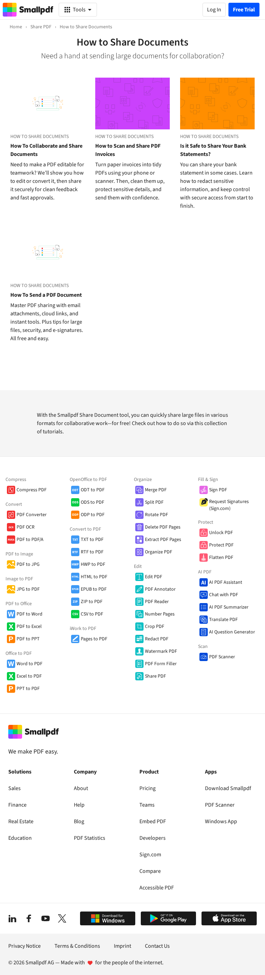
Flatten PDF (221, 557)
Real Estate (20, 821)
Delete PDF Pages (162, 527)
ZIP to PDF (91, 601)
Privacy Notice (24, 946)
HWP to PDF (93, 564)
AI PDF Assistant (225, 582)
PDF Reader (157, 601)
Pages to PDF (94, 639)
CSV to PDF (92, 614)
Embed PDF (152, 821)
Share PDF (155, 676)
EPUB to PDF (94, 589)
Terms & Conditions (77, 946)
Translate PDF (223, 619)
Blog (79, 821)
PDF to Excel (29, 626)
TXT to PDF (92, 539)
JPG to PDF (28, 589)
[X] (62, 918)
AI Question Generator (232, 632)
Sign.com (150, 854)
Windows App (221, 821)
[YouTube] (45, 918)
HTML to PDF (94, 576)
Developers (152, 838)
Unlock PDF (221, 532)
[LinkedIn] (12, 918)
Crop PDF (154, 626)
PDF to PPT (28, 639)
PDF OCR (26, 527)
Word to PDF (29, 663)
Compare (150, 871)
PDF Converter (32, 514)
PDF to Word (29, 614)
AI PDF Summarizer (228, 607)
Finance (17, 805)
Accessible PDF (156, 888)
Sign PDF (218, 489)
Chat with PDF (223, 594)
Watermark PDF (161, 651)
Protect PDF (221, 545)
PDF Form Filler (161, 663)
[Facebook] (29, 918)
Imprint (122, 946)
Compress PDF (32, 489)
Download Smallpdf (228, 788)
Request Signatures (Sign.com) (229, 505)
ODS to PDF (92, 502)
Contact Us (157, 946)
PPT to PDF (28, 688)
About (81, 788)
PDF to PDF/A (30, 539)
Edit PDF (153, 576)
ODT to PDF (93, 489)
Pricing (147, 788)
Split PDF (154, 502)
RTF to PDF (92, 552)
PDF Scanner (222, 656)
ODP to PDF (93, 514)
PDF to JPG (28, 564)
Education (20, 838)
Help (79, 805)
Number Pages (160, 614)
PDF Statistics (89, 838)
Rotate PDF (156, 514)
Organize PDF (158, 552)
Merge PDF (156, 489)
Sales (14, 788)
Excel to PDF (29, 676)
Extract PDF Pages (163, 539)
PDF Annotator (160, 589)
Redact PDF (156, 639)
